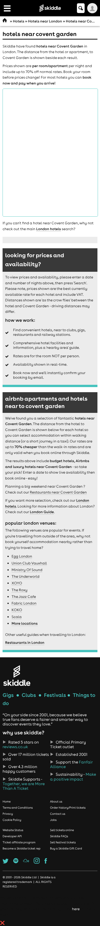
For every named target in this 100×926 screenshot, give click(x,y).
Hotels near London (45, 21)
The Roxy (19, 590)
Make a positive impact (73, 777)
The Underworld (25, 576)
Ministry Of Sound (27, 569)
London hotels (48, 229)
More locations (25, 623)
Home (7, 801)
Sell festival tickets (63, 842)
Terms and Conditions (18, 807)
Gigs (8, 695)
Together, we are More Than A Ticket (24, 786)
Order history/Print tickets (68, 807)
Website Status (13, 830)
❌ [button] (2, 923)
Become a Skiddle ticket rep (22, 848)
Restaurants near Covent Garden (58, 492)
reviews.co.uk (15, 746)
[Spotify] (15, 862)
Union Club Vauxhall (29, 563)
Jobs (53, 820)
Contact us (57, 814)
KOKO (17, 610)
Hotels (18, 21)
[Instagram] (37, 862)
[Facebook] (45, 862)
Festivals (55, 695)
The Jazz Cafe (24, 596)
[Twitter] (5, 862)
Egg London (22, 556)
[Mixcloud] (26, 862)
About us (56, 801)
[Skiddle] (17, 675)
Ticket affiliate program (19, 842)
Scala (17, 616)
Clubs (29, 695)
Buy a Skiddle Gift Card (66, 848)
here (75, 909)
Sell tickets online (62, 830)
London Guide (42, 512)
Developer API (12, 836)
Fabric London (24, 603)
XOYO (17, 583)
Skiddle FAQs (59, 836)
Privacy (8, 814)
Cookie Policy (12, 820)
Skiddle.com (50, 8)
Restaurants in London (24, 642)
